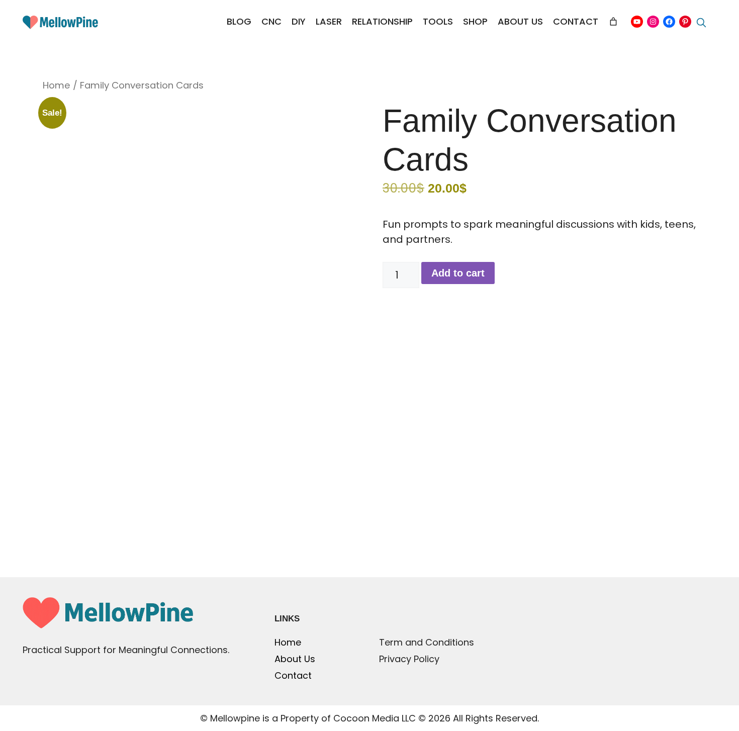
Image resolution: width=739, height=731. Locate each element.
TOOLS (438, 21)
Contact (293, 675)
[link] (613, 22)
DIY (299, 21)
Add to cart (458, 273)
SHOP (475, 21)
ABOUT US (520, 21)
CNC (271, 21)
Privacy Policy (409, 659)
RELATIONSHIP (382, 21)
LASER (329, 21)
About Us (294, 659)
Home (56, 85)
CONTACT (575, 21)
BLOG (239, 21)
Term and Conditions (426, 642)
